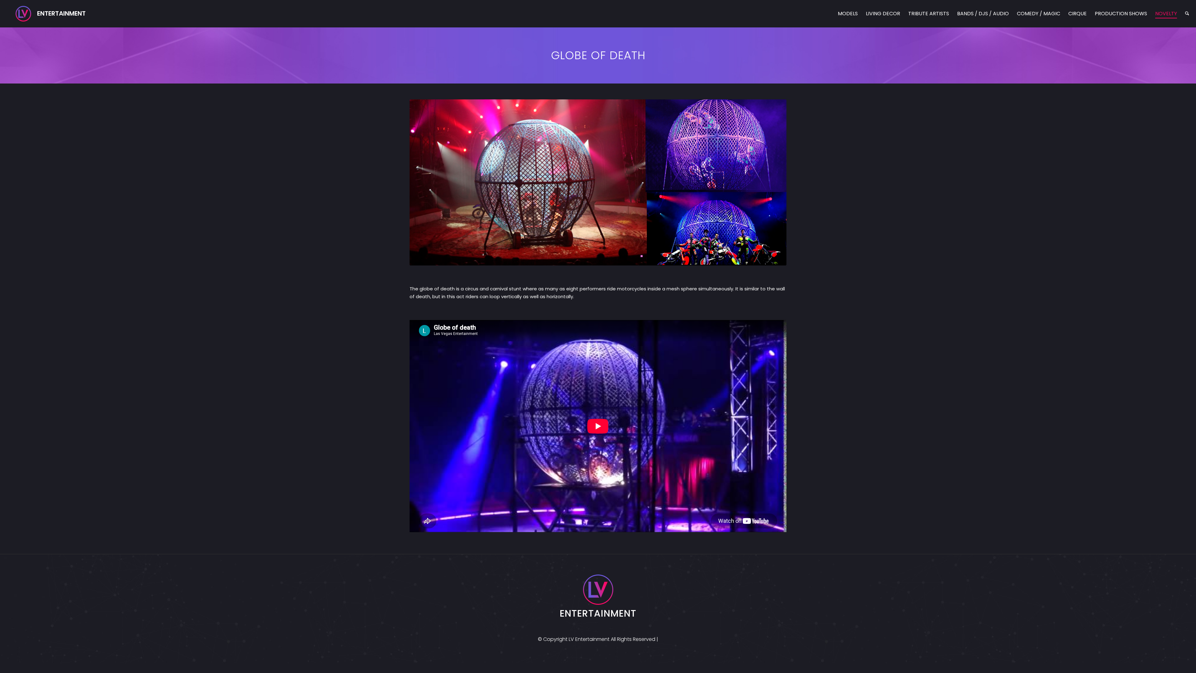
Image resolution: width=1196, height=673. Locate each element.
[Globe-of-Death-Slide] (598, 182)
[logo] (51, 13)
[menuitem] (848, 13)
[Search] (1187, 13)
